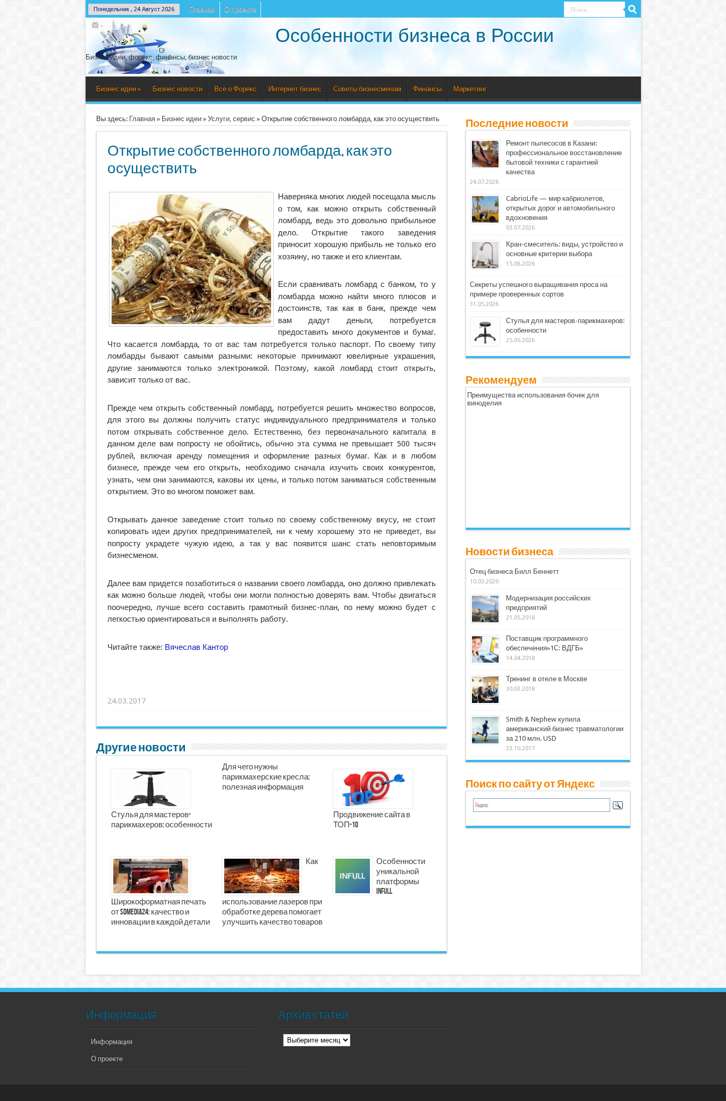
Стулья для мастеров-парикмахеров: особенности (161, 820)
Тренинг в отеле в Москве (546, 679)
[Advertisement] (272, 688)
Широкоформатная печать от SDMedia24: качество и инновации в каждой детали (160, 912)
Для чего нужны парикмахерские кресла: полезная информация (266, 777)
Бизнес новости (177, 89)
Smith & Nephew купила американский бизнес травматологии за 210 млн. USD (564, 728)
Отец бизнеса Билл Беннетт (514, 571)
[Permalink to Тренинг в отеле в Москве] (485, 702)
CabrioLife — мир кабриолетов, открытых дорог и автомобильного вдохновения (560, 208)
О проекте (240, 9)
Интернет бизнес (295, 89)
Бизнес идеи (118, 89)
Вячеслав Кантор (196, 647)
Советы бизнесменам (367, 89)
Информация (111, 1042)
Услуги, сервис (231, 119)
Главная (202, 9)
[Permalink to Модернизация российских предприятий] (485, 621)
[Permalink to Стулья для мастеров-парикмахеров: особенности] (485, 344)
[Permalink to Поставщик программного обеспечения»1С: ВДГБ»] (485, 661)
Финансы (427, 89)
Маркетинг (470, 89)
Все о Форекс (235, 89)
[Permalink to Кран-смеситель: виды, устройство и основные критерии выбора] (485, 267)
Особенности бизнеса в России (414, 35)
